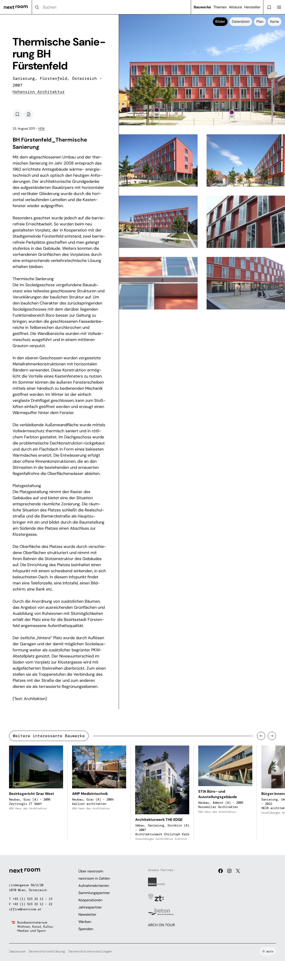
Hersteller (252, 7)
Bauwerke (202, 7)
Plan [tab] (259, 21)
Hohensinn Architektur (39, 91)
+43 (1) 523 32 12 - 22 (32, 904)
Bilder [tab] (220, 21)
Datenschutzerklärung (47, 951)
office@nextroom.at (25, 909)
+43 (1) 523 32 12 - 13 (32, 899)
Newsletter (87, 914)
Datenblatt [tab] (241, 21)
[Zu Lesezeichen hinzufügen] (17, 114)
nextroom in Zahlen (94, 878)
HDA (41, 128)
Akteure (235, 7)
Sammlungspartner (94, 892)
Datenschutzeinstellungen (90, 951)
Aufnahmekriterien (93, 885)
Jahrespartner (90, 907)
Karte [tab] (274, 21)
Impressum (17, 951)
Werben (84, 921)
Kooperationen (90, 900)
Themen (220, 7)
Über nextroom (90, 871)
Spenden (85, 929)
